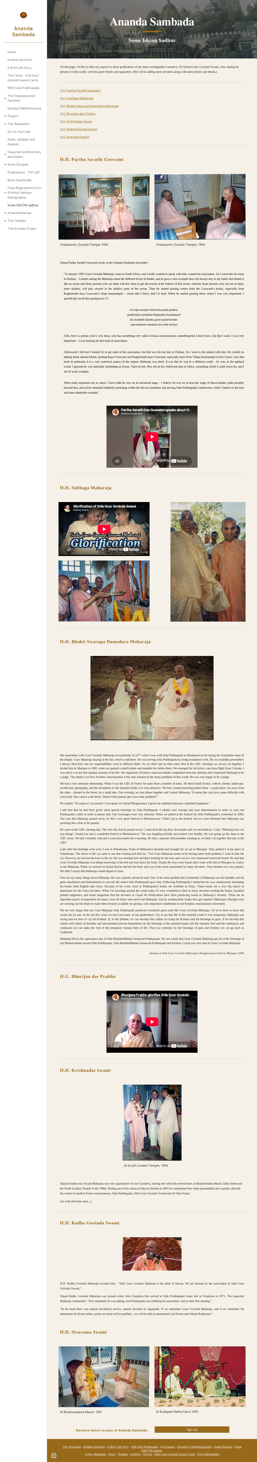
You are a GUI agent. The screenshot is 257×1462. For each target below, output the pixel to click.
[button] (252, 5)
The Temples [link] (17, 221)
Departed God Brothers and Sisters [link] (24, 154)
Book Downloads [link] (20, 180)
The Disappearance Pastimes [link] (21, 98)
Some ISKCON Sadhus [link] (23, 205)
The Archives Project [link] (22, 229)
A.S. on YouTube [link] (19, 132)
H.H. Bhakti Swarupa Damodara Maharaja (89, 106)
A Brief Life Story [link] (19, 68)
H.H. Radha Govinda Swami (78, 129)
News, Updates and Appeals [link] (21, 141)
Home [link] (12, 52)
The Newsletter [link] (19, 124)
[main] (152, 29)
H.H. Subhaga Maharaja (76, 98)
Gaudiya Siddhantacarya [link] (24, 108)
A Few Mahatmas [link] (19, 213)
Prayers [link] (13, 116)
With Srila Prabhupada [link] (23, 88)
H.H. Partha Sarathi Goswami (80, 90)
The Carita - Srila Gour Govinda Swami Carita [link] (23, 77)
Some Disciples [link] (18, 164)
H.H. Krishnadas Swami (76, 121)
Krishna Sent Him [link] (20, 60)
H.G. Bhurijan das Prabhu (77, 114)
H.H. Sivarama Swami (74, 137)
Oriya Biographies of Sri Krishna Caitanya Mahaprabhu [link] (24, 193)
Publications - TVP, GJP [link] (24, 172)
